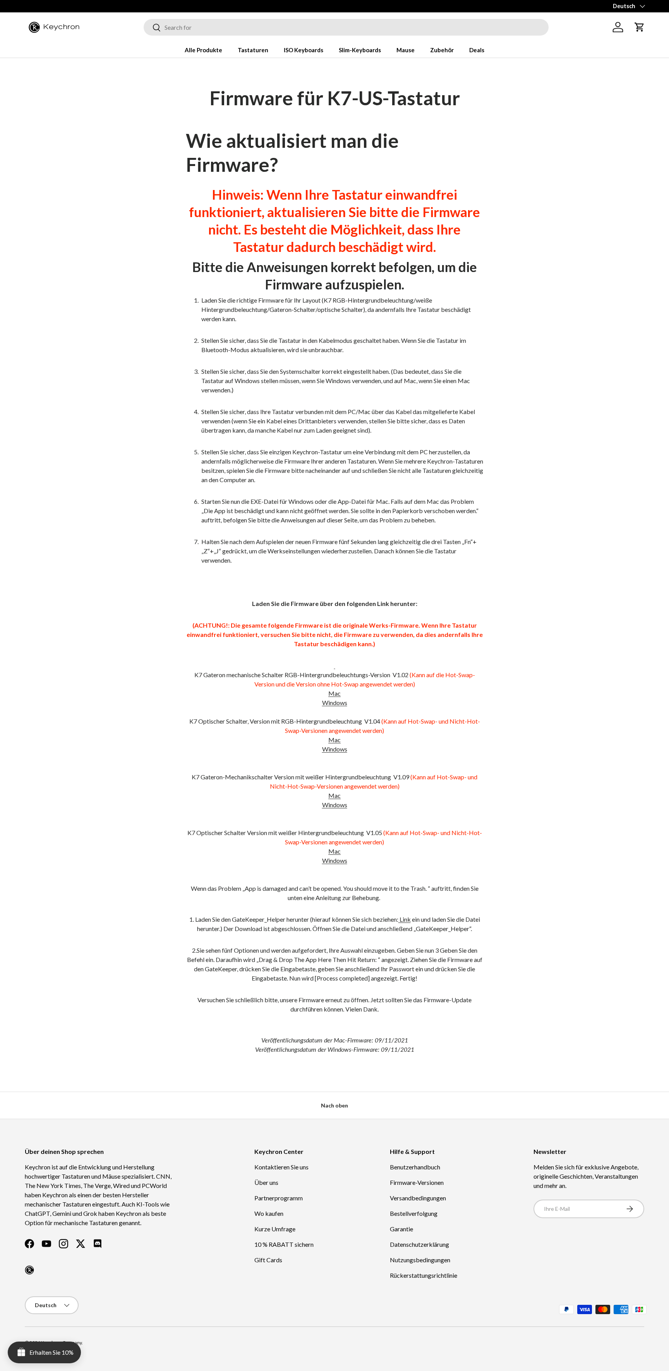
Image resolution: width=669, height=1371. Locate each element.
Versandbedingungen (418, 1198)
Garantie (401, 1228)
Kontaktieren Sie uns (281, 1167)
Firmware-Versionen (417, 1182)
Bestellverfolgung (413, 1213)
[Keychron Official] (29, 1270)
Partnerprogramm (278, 1198)
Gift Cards (268, 1259)
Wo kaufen (268, 1213)
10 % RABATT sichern (284, 1244)
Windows (334, 702)
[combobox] (346, 27)
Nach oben (334, 1105)
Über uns (266, 1182)
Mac (334, 693)
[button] (639, 27)
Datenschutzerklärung (419, 1244)
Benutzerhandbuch (415, 1167)
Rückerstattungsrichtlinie (423, 1275)
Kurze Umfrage (274, 1228)
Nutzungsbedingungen (420, 1259)
